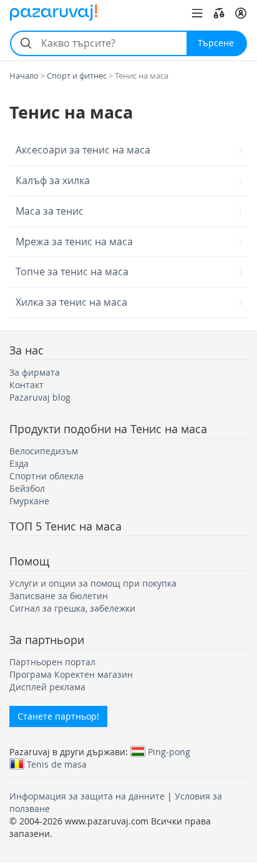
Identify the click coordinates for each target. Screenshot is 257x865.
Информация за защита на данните (87, 796)
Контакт (26, 385)
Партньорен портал (52, 662)
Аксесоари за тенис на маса (83, 150)
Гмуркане (29, 501)
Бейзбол (27, 488)
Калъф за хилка (53, 181)
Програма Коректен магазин (71, 674)
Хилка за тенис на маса (71, 302)
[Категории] (197, 13)
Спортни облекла (46, 476)
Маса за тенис (50, 211)
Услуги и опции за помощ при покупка (93, 583)
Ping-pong (169, 751)
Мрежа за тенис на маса (74, 242)
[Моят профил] (240, 13)
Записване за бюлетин (58, 596)
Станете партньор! (58, 716)
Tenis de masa (57, 764)
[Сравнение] (219, 13)
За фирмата (34, 372)
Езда (19, 463)
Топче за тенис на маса (72, 272)
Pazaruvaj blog (39, 397)
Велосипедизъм (43, 451)
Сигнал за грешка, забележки (72, 608)
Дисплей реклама (47, 687)
